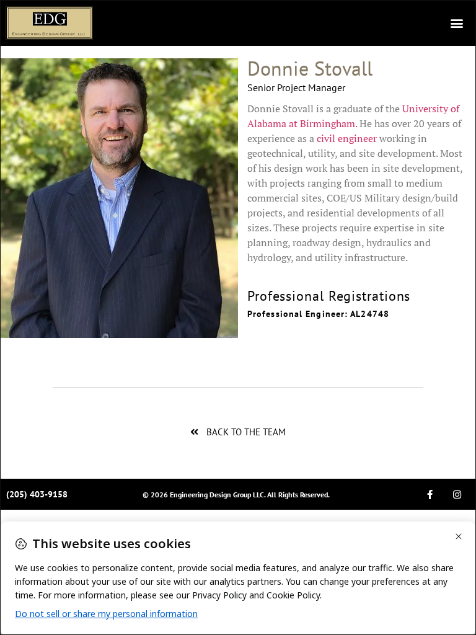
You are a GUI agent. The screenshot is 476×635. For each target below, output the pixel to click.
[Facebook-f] (430, 494)
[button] (456, 23)
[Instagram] (457, 494)
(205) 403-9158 (37, 494)
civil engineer (347, 138)
